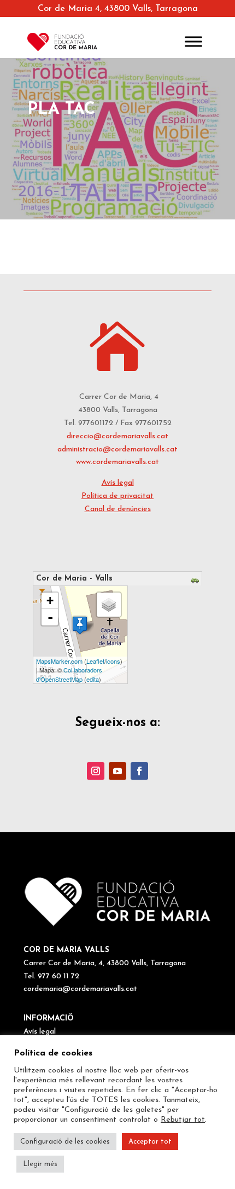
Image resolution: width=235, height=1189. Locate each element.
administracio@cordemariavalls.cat (117, 449)
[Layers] (109, 605)
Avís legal (118, 483)
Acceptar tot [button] (150, 1141)
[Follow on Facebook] (139, 771)
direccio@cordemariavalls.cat (117, 436)
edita (92, 679)
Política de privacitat (117, 496)
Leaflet (95, 661)
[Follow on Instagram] (95, 771)
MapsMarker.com (59, 661)
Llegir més (40, 1164)
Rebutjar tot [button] (183, 1120)
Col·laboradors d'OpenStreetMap (69, 674)
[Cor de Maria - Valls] (80, 625)
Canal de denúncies (118, 509)
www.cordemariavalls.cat (117, 462)
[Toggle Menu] (193, 42)
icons (113, 661)
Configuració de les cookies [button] (65, 1141)
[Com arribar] (196, 582)
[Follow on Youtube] (117, 771)
